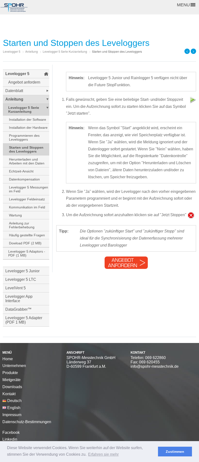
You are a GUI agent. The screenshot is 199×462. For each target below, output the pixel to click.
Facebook (11, 432)
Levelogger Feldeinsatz (27, 199)
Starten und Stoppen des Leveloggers (26, 149)
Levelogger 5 (17, 74)
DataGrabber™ (18, 309)
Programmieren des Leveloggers (24, 137)
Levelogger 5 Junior (22, 271)
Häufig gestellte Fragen (27, 235)
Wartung (15, 215)
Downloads (12, 387)
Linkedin (9, 439)
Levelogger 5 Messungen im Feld (28, 189)
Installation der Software (27, 119)
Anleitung (14, 99)
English (13, 408)
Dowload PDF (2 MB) (25, 243)
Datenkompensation (24, 179)
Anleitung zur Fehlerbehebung (21, 225)
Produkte (10, 373)
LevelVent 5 (15, 288)
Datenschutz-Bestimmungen (26, 422)
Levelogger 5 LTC (20, 279)
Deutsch (14, 401)
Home (7, 359)
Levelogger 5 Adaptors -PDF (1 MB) (26, 253)
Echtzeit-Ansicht (21, 171)
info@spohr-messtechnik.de (155, 366)
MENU (183, 4)
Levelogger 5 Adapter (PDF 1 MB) (23, 320)
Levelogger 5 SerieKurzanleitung (23, 109)
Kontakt (9, 394)
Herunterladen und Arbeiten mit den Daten (26, 161)
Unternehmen (14, 366)
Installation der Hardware (28, 127)
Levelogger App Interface (19, 298)
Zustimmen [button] (175, 451)
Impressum (11, 415)
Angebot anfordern (24, 82)
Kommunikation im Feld (27, 207)
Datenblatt (14, 91)
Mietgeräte (11, 380)
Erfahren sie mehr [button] (103, 454)
